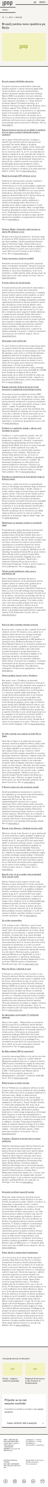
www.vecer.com (31, 964)
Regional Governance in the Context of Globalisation (35, 1380)
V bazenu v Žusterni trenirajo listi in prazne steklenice (21, 1139)
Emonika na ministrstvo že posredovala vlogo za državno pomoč (23, 477)
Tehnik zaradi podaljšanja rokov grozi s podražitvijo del (19, 572)
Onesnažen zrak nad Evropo (14, 341)
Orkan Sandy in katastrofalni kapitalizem (20, 1252)
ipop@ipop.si (30, 1440)
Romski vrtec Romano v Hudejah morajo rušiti (22, 828)
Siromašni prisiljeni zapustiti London (18, 1192)
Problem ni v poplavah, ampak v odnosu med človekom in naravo (21, 429)
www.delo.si (7, 125)
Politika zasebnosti (32, 1462)
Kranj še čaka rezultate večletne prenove (20, 624)
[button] (34, 2)
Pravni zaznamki (31, 1464)
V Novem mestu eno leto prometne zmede (20, 787)
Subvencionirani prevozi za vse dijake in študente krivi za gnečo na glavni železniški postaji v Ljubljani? (23, 132)
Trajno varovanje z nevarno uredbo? (18, 258)
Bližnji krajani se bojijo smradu (15, 1083)
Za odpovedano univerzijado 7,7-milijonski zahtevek (20, 1016)
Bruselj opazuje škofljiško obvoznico (18, 81)
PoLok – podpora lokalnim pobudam (11, 1379)
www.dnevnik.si (29, 171)
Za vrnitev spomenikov (12, 920)
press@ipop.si (31, 1441)
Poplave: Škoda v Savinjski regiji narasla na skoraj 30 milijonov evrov (21, 230)
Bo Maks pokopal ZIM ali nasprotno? (18, 1051)
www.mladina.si (15, 382)
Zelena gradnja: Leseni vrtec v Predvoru (19, 675)
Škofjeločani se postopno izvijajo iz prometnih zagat (22, 524)
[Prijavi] (42, 1423)
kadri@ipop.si (30, 1443)
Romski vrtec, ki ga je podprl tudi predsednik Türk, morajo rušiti (21, 875)
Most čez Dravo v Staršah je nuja (16, 969)
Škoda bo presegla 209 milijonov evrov (19, 176)
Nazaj (5, 10)
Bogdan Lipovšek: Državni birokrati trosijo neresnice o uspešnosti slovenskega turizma (21, 388)
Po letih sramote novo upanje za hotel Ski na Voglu (21, 734)
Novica (19, 17)
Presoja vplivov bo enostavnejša (16, 282)
